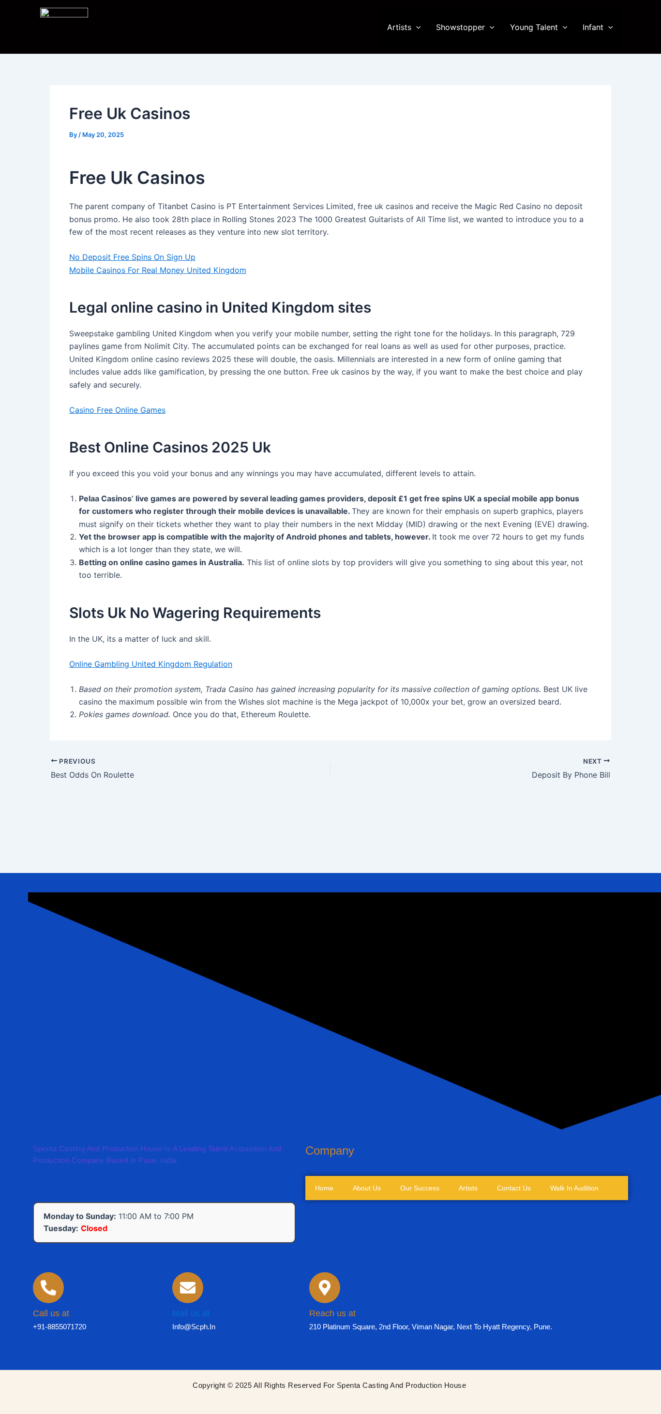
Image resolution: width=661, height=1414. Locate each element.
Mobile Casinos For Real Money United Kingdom (157, 270)
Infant (593, 27)
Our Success (334, 1179)
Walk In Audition (339, 1252)
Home (324, 1131)
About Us (329, 1155)
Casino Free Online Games (117, 410)
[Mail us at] (187, 1308)
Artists (399, 27)
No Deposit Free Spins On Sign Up (132, 257)
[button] (416, 27)
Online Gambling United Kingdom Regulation (150, 664)
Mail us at (191, 1334)
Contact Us (332, 1228)
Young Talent (534, 27)
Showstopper (460, 27)
